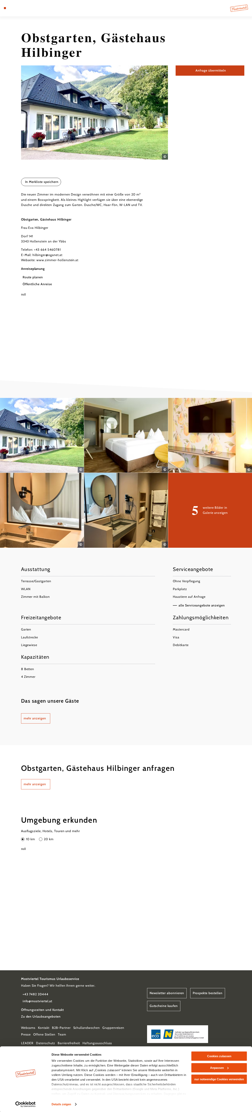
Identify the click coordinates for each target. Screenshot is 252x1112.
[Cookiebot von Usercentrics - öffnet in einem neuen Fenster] (25, 1104)
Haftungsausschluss (97, 1043)
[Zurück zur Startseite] (239, 8)
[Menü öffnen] (5, 8)
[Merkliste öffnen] (18, 8)
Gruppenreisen (113, 1028)
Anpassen (217, 1067)
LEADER (27, 1043)
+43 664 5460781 (47, 249)
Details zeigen (61, 1104)
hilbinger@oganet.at (47, 255)
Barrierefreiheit (69, 1043)
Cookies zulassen (219, 1056)
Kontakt (43, 1028)
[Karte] (14, 8)
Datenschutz (45, 1043)
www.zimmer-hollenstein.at (57, 260)
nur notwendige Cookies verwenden (219, 1079)
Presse (26, 1034)
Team (62, 1034)
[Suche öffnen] (23, 8)
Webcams (28, 1028)
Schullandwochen (86, 1028)
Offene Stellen (44, 1034)
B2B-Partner (61, 1028)
